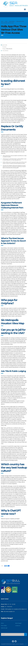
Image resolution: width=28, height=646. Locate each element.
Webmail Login (4, 627)
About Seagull (18, 623)
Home (2, 21)
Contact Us (17, 625)
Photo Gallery (4, 625)
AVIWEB (25, 644)
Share (2, 565)
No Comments (5, 50)
